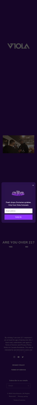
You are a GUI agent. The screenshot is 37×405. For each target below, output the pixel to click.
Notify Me (18, 217)
